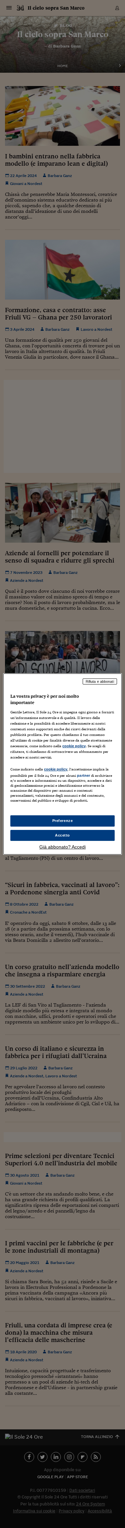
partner (83, 775)
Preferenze (62, 821)
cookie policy (74, 746)
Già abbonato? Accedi (62, 847)
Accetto (62, 835)
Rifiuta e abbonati (100, 681)
